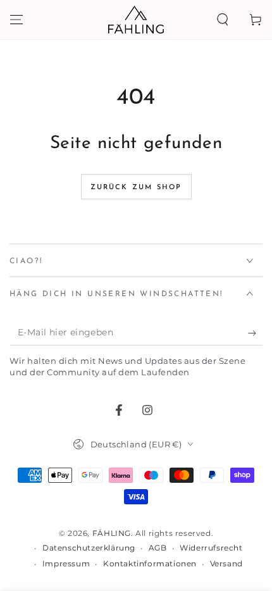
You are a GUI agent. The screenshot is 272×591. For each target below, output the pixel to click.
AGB (158, 547)
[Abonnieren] (255, 333)
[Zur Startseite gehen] (136, 20)
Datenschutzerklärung (88, 547)
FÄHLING (111, 533)
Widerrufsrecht (211, 547)
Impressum (66, 563)
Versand (226, 563)
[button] (222, 19)
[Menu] (16, 19)
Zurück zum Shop (136, 187)
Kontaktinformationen (150, 563)
